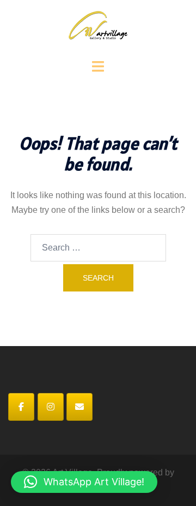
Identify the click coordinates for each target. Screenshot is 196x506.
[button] (84, 482)
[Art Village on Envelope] (79, 407)
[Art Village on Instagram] (51, 407)
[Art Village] (98, 28)
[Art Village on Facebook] (21, 407)
